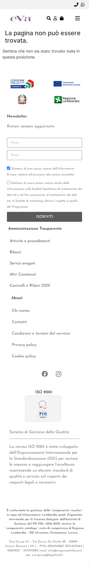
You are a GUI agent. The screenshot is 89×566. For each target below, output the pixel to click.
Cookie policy (24, 356)
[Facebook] (45, 374)
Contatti (19, 322)
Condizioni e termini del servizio (41, 334)
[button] (77, 18)
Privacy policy (24, 345)
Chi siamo (21, 311)
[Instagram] (58, 374)
